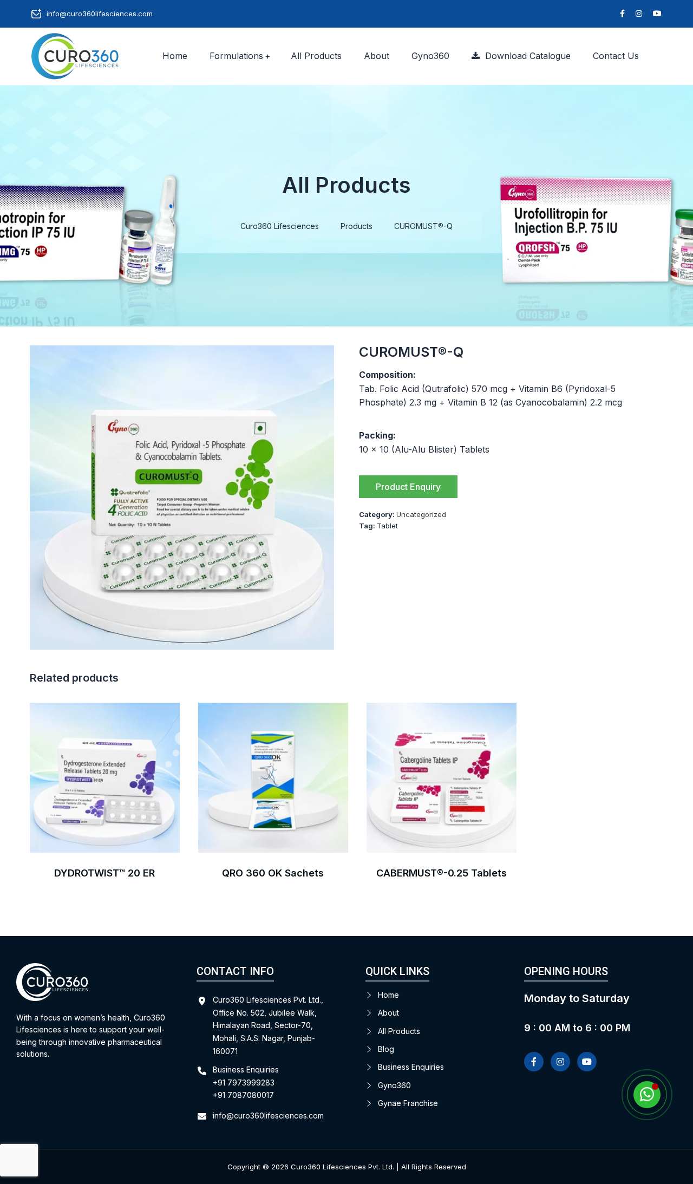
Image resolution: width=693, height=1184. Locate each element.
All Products (316, 55)
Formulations (236, 55)
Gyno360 (430, 55)
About (376, 55)
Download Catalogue (525, 55)
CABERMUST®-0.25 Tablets (441, 873)
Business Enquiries (411, 1066)
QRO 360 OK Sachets (273, 873)
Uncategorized (421, 514)
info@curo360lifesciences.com (100, 13)
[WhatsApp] (647, 1094)
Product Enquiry (408, 486)
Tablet (387, 525)
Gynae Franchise (408, 1103)
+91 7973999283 (243, 1082)
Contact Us (616, 55)
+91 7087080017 (243, 1095)
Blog (386, 1049)
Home (174, 55)
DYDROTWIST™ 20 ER (104, 873)
